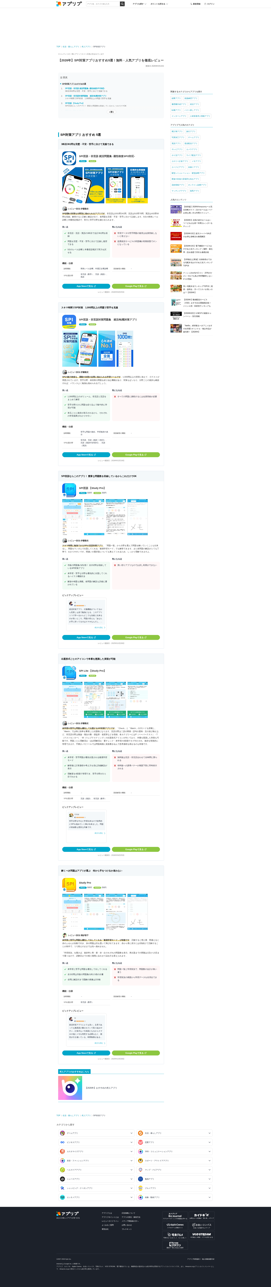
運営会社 (105, 1229)
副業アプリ (176, 98)
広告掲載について (128, 1213)
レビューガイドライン (110, 1221)
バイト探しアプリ (191, 110)
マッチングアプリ (179, 191)
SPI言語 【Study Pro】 (74, 103)
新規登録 (196, 4)
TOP (58, 47)
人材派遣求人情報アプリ (200, 116)
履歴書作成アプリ (179, 104)
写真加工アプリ (178, 137)
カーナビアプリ (178, 167)
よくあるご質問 (108, 1225)
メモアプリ (196, 161)
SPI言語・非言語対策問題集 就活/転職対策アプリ (86, 96)
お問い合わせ (127, 1225)
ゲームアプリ (193, 137)
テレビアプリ (177, 149)
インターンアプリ (179, 116)
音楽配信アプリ (190, 143)
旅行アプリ (190, 131)
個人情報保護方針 (208, 1259)
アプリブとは (107, 1213)
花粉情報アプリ (178, 185)
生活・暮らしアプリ (71, 47)
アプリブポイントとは (110, 1217)
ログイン (211, 4)
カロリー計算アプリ (180, 161)
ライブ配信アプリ (193, 155)
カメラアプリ (191, 149)
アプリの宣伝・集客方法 (131, 1217)
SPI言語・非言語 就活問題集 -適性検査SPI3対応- (85, 88)
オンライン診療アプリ (197, 185)
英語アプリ (176, 143)
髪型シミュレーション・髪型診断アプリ (188, 173)
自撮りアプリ (193, 167)
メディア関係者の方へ (130, 1221)
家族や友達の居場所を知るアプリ (185, 179)
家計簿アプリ (177, 131)
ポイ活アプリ (177, 155)
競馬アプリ (194, 191)
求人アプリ (86, 47)
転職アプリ (176, 110)
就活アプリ (194, 104)
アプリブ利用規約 (193, 1259)
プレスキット (127, 1229)
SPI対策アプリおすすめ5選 (74, 84)
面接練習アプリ (190, 98)
